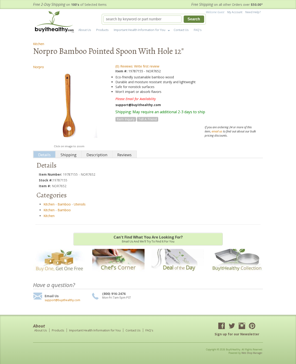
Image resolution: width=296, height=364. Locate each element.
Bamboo (64, 204)
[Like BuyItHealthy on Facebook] (221, 326)
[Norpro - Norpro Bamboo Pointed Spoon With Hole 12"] (69, 106)
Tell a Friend (147, 119)
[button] (154, 19)
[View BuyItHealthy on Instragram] (241, 326)
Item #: (121, 71)
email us (217, 131)
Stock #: (45, 180)
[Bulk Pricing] (237, 274)
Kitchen (38, 44)
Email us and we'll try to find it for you (148, 239)
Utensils (80, 204)
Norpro (38, 67)
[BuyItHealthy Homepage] (56, 22)
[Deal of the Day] (177, 274)
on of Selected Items (70, 4)
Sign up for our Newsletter (237, 334)
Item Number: (51, 174)
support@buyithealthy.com (62, 300)
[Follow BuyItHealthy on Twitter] (231, 326)
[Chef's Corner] (118, 274)
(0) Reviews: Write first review (137, 66)
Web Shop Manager (251, 353)
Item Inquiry (126, 119)
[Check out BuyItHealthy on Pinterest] (252, 326)
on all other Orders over (227, 4)
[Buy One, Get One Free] (59, 274)
